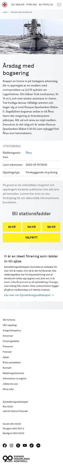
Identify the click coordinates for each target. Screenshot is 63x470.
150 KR (51, 226)
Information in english (14, 378)
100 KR (31, 226)
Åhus (29, 152)
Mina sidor (8, 389)
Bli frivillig (46, 5)
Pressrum (8, 346)
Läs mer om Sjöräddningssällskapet (27, 295)
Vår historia (9, 319)
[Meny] (59, 5)
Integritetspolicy (12, 330)
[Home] (4, 4)
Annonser (8, 335)
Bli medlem (18, 5)
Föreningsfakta (11, 341)
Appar (6, 357)
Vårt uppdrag (10, 325)
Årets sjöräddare (12, 362)
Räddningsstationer (13, 373)
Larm (5, 12)
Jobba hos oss (10, 383)
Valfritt (31, 237)
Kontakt (7, 367)
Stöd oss (31, 5)
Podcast (7, 351)
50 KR (12, 226)
